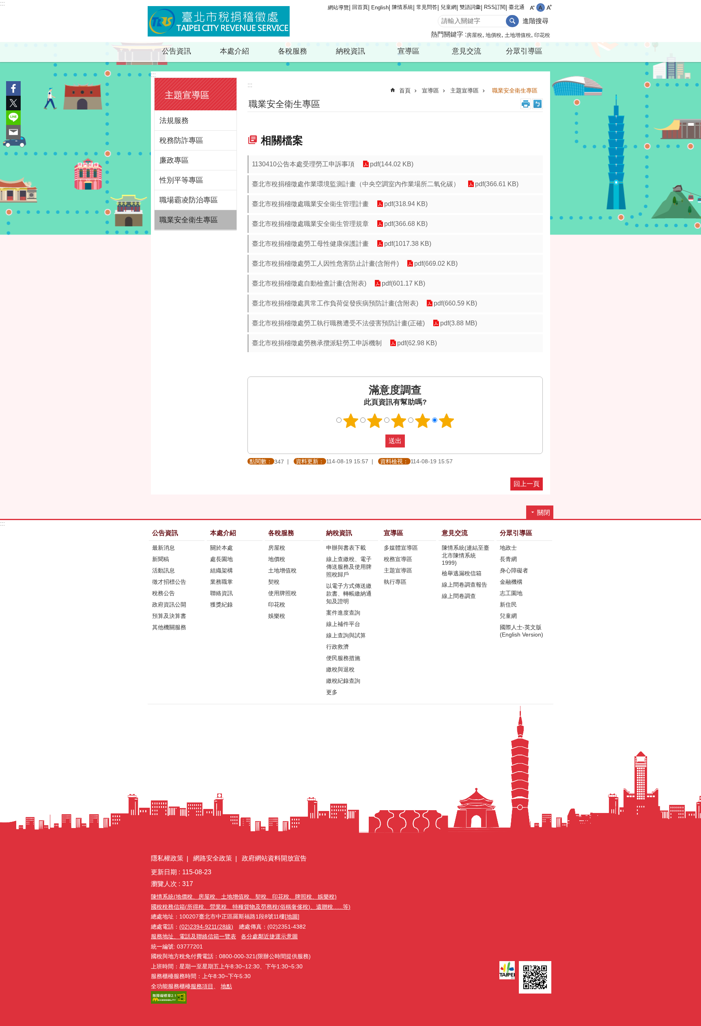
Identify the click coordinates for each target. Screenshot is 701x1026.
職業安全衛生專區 (188, 220)
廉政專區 (174, 160)
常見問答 (426, 7)
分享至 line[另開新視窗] (13, 117)
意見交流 (455, 532)
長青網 (508, 559)
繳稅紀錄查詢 (343, 681)
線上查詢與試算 (346, 635)
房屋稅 (474, 35)
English (380, 7)
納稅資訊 (339, 532)
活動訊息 (163, 570)
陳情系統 (402, 7)
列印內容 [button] (525, 104)
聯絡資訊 (221, 593)
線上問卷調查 (459, 596)
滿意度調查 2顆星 (375, 420)
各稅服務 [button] (292, 51)
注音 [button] (537, 104)
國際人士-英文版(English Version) (521, 631)
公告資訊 (165, 532)
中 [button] (540, 7)
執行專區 (395, 582)
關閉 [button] (543, 512)
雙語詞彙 (470, 7)
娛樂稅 (276, 616)
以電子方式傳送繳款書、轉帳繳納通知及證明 (349, 593)
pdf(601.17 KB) (403, 283)
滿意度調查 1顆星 (351, 420)
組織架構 (221, 570)
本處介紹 (223, 532)
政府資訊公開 (169, 604)
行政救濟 (337, 646)
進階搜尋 (535, 20)
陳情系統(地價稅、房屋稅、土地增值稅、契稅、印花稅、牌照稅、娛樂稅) (244, 896)
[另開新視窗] (507, 970)
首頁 (405, 90)
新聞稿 (160, 559)
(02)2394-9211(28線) (206, 926)
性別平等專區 (181, 180)
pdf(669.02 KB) (436, 263)
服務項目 (202, 986)
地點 (226, 986)
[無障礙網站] (169, 1001)
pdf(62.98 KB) (417, 343)
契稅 (274, 582)
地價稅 (493, 35)
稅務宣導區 (398, 559)
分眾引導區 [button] (524, 51)
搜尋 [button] (512, 21)
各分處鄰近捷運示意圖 (269, 936)
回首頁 (360, 7)
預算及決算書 (169, 616)
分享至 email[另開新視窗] (13, 132)
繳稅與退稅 (340, 669)
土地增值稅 (518, 35)
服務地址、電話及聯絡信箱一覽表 (193, 936)
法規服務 (174, 120)
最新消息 (163, 547)
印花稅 (542, 35)
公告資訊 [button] (176, 51)
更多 (332, 692)
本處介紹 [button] (234, 51)
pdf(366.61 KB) (496, 184)
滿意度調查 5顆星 (446, 420)
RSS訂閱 (494, 7)
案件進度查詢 (343, 612)
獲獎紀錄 (221, 604)
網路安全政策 (212, 858)
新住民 (508, 604)
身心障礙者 (514, 570)
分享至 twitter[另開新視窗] (13, 103)
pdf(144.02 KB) (391, 164)
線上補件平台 (343, 624)
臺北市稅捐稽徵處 (219, 21)
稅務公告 (163, 593)
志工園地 (511, 593)
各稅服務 (281, 532)
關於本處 (221, 547)
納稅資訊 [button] (350, 51)
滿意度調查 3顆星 (398, 420)
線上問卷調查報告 (464, 584)
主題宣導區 (464, 90)
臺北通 (517, 7)
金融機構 (511, 582)
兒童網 (448, 7)
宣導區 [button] (408, 51)
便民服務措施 (343, 658)
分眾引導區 (516, 532)
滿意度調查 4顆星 (422, 420)
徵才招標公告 (169, 582)
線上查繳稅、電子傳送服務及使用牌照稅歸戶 (349, 567)
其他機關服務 (169, 627)
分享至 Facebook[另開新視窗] (13, 88)
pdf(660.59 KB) (455, 303)
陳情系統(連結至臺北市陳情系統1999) (465, 555)
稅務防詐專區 (181, 140)
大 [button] (549, 7)
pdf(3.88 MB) (458, 323)
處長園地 (221, 559)
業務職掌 (221, 582)
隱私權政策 (167, 858)
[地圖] (292, 916)
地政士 (508, 547)
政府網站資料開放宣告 (274, 858)
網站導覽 (338, 7)
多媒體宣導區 (401, 547)
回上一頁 (527, 483)
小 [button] (532, 7)
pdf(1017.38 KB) (407, 243)
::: (2, 3)
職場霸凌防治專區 (188, 200)
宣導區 (430, 90)
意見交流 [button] (466, 51)
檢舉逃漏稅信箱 (462, 573)
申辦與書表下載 (346, 547)
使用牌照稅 (282, 593)
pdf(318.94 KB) (406, 203)
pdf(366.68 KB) (406, 223)
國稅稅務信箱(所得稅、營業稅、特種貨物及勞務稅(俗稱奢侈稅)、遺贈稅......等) (250, 906)
